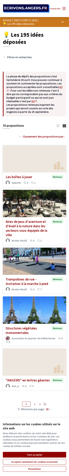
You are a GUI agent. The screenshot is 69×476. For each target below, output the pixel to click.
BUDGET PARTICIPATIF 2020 (20, 20)
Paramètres (34, 469)
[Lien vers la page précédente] (26, 404)
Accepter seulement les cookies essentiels (34, 461)
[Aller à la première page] (26, 8)
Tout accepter (34, 454)
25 (47, 409)
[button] (58, 125)
